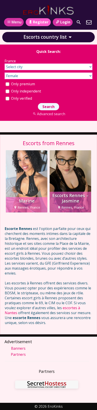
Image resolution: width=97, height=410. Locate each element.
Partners (18, 354)
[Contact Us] (89, 22)
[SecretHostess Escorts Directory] (46, 385)
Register (40, 22)
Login (65, 22)
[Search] (79, 22)
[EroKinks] (48, 9)
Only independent (25, 91)
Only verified (21, 98)
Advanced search (51, 113)
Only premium (22, 83)
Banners (18, 348)
